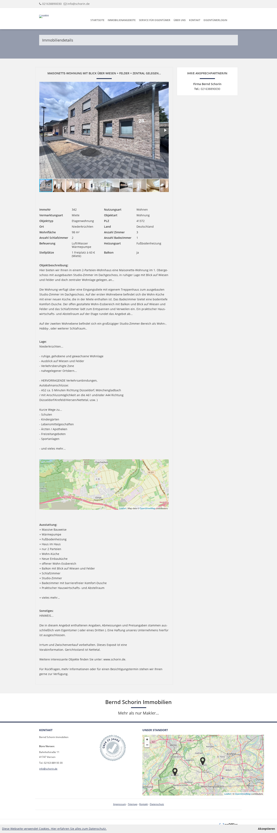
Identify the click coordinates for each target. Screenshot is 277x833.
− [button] (147, 744)
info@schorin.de (78, 4)
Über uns (180, 20)
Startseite (97, 20)
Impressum (119, 804)
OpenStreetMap (147, 508)
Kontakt (194, 20)
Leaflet (122, 508)
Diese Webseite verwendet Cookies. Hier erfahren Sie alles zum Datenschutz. (54, 829)
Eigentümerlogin (215, 20)
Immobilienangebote (122, 20)
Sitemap (132, 804)
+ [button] (147, 739)
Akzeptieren (266, 829)
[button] (165, 130)
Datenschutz (157, 804)
